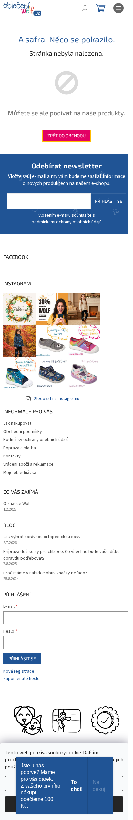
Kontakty (12, 456)
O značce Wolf (17, 504)
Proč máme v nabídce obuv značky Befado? (45, 573)
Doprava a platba (19, 448)
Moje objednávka (19, 472)
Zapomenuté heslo (21, 679)
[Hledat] (84, 8)
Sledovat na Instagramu (56, 399)
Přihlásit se (108, 201)
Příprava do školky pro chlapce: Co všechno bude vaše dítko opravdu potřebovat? (61, 555)
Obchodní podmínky (22, 431)
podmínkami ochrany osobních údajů (67, 222)
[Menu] (118, 8)
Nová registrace (18, 671)
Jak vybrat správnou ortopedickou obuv (42, 537)
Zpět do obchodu (66, 135)
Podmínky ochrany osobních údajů (36, 439)
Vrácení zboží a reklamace (28, 464)
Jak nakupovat (17, 423)
